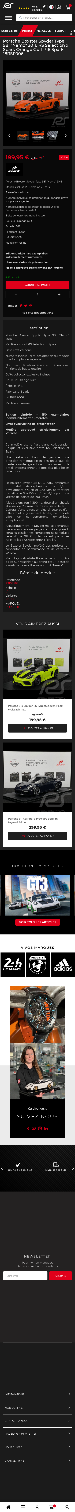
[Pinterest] (30, 305)
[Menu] (23, 1507)
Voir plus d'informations (37, 312)
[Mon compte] (66, 1507)
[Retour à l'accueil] (8, 1507)
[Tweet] (25, 305)
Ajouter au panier (41, 728)
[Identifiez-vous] (59, 7)
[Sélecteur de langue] (51, 7)
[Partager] (20, 305)
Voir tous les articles (37, 922)
